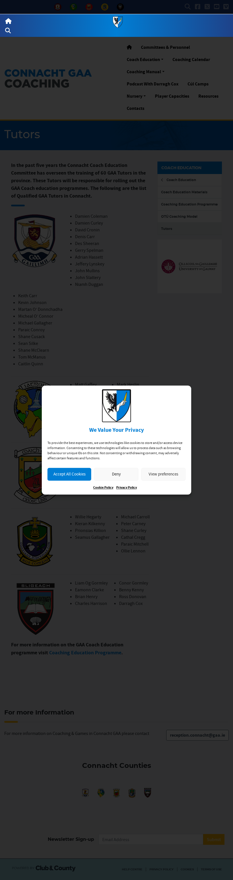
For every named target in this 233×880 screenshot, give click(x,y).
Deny (116, 474)
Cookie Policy (103, 487)
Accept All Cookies (69, 474)
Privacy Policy (126, 487)
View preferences (163, 474)
